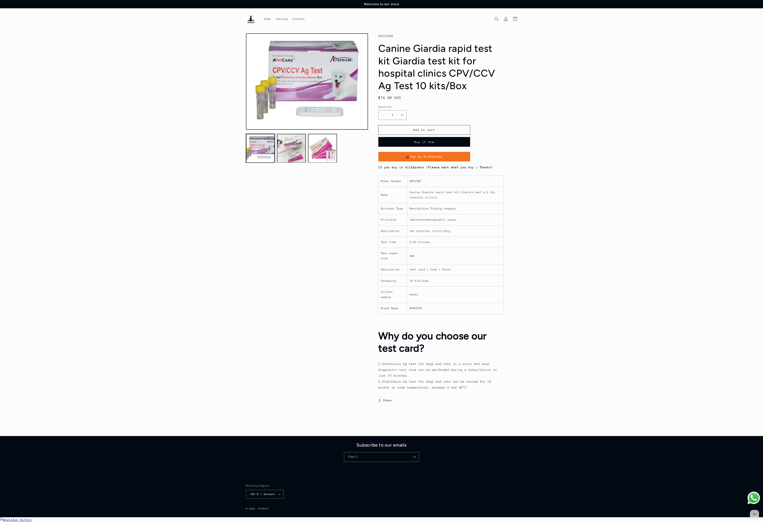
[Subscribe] (414, 457)
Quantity (385, 106)
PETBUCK (263, 509)
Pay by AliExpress (426, 157)
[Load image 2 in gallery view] (291, 148)
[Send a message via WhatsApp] (754, 498)
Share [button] (387, 400)
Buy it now (424, 142)
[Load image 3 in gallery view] (322, 148)
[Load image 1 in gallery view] (260, 148)
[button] (496, 18)
